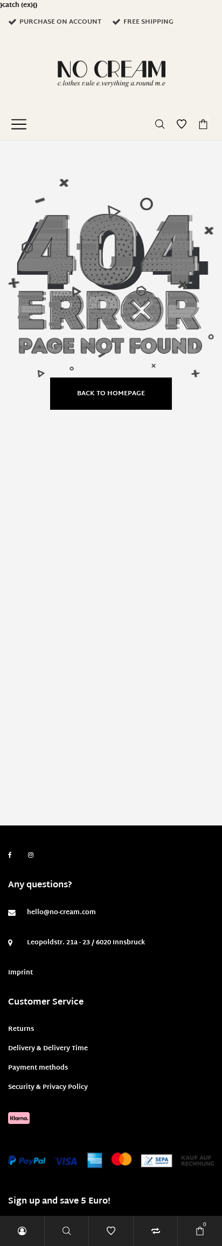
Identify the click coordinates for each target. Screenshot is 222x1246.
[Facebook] (10, 855)
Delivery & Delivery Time (48, 1049)
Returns (21, 1029)
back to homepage (111, 394)
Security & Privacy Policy (48, 1087)
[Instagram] (30, 855)
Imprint (20, 973)
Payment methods (38, 1068)
